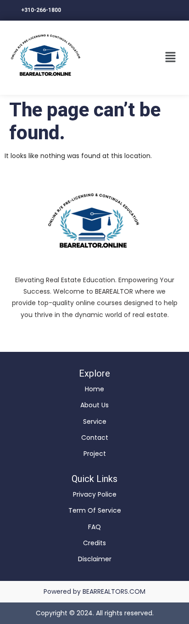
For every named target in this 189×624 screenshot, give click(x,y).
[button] (170, 58)
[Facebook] (94, 336)
